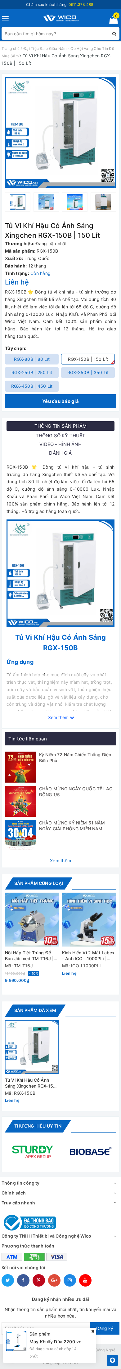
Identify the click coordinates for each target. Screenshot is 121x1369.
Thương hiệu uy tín (37, 1125)
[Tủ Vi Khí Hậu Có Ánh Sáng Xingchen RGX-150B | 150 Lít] (32, 1047)
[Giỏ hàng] (111, 21)
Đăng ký (104, 1328)
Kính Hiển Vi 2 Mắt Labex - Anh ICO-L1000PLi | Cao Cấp (88, 956)
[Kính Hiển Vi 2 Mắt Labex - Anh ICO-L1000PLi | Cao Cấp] (89, 920)
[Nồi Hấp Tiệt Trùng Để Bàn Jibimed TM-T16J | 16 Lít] (32, 920)
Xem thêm (60, 860)
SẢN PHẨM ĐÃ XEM (35, 1010)
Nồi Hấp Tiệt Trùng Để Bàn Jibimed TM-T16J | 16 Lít (29, 956)
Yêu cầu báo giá (60, 401)
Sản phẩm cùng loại (38, 883)
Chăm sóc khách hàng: (59, 4)
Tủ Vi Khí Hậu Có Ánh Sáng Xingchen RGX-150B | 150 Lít (32, 1083)
